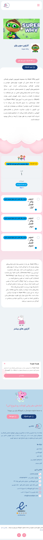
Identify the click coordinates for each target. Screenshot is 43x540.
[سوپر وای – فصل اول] (36, 210)
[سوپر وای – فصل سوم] (36, 248)
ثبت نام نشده (33, 164)
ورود (21, 187)
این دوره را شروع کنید (21, 184)
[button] (21, 28)
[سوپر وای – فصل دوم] (36, 229)
